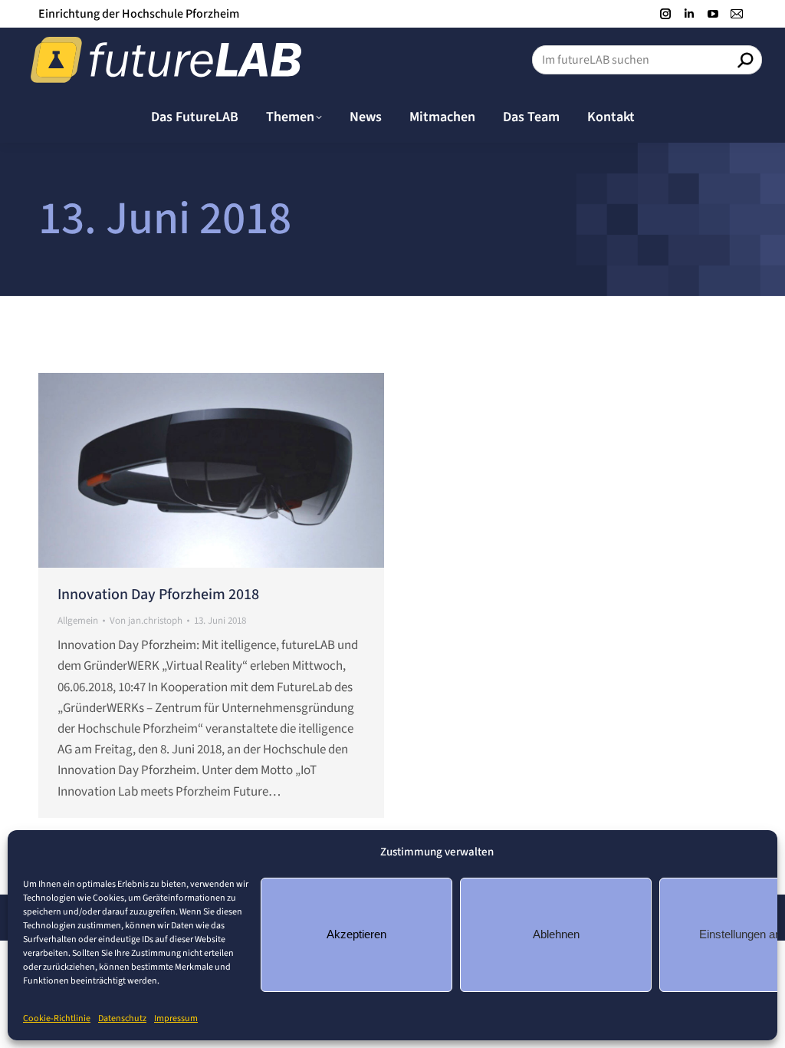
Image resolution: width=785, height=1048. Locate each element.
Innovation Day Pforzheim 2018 (158, 594)
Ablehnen (556, 934)
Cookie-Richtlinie (56, 1018)
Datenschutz (122, 1018)
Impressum (176, 1018)
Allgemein (77, 621)
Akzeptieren (356, 934)
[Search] (745, 59)
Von (146, 621)
